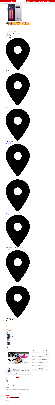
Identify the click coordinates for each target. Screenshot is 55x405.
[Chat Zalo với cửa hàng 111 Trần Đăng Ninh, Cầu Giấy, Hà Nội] (7, 72)
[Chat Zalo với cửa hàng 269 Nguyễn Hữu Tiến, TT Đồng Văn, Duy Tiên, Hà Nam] (7, 249)
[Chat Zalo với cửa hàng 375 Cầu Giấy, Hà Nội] (7, 37)
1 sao (18, 397)
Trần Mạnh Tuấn (15, 368)
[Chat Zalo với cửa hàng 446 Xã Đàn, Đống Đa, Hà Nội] (7, 143)
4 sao (13, 397)
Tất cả (10, 397)
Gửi (7, 395)
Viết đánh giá (17, 377)
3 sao (15, 397)
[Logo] (10, 1)
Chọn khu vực (7, 35)
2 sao (16, 397)
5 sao (12, 397)
